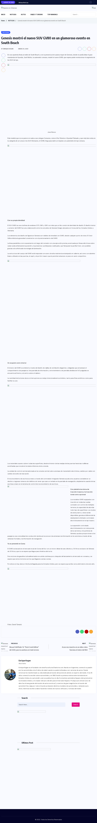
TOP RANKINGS (52, 14)
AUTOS (23, 14)
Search (75, 704)
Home (3, 21)
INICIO (3, 14)
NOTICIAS (13, 14)
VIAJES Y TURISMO (36, 14)
